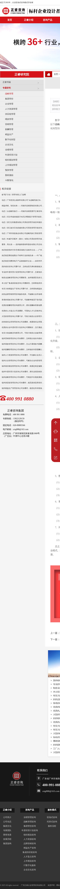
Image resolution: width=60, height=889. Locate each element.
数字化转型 (10, 139)
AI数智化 (9, 180)
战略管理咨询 (30, 822)
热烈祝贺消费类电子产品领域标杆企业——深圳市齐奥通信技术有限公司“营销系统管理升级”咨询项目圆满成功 (23, 261)
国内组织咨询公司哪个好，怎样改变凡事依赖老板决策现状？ (23, 267)
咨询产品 (47, 20)
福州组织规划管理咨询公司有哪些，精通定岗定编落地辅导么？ (23, 366)
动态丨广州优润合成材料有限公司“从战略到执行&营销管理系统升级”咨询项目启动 (23, 200)
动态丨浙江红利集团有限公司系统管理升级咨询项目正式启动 (23, 222)
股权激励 (9, 175)
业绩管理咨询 (30, 817)
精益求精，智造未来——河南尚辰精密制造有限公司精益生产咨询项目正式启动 (23, 206)
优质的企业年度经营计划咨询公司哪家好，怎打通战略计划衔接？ (23, 327)
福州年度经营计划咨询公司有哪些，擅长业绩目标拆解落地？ (23, 372)
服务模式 (52, 810)
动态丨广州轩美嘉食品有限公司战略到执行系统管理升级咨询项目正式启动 (23, 233)
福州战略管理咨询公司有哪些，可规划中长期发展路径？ (23, 377)
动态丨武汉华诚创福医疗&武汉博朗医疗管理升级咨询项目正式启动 (23, 217)
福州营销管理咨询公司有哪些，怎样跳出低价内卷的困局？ (23, 338)
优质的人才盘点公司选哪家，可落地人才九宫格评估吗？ (23, 311)
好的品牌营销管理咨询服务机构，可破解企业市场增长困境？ (23, 294)
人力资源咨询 (30, 839)
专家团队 (7, 830)
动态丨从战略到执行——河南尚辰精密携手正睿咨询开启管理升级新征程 (23, 211)
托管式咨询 (52, 822)
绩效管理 (9, 119)
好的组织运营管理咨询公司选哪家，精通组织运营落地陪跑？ (23, 322)
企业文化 (9, 145)
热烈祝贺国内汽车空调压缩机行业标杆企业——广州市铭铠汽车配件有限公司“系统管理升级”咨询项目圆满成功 (23, 250)
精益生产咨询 (30, 848)
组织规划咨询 (30, 835)
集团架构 (7, 843)
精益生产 (9, 134)
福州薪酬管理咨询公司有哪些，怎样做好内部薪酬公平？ (23, 349)
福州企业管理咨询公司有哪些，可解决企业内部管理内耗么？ (23, 361)
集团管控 (9, 99)
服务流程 (52, 826)
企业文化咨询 (30, 870)
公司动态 (7, 822)
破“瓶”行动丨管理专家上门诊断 (14, 195)
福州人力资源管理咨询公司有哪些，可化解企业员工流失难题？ (23, 355)
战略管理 (9, 94)
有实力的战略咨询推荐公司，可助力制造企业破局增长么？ (23, 333)
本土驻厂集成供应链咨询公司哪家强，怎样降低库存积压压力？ (23, 283)
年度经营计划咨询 (30, 830)
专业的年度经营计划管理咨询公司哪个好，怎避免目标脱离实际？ (23, 272)
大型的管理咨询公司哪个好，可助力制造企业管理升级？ (23, 316)
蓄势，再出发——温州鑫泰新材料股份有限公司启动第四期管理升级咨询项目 (23, 244)
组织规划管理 (11, 160)
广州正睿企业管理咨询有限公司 (33, 885)
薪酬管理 (9, 129)
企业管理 (9, 104)
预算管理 (9, 170)
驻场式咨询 (52, 817)
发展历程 (7, 839)
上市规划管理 (11, 165)
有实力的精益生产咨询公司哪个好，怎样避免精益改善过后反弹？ (23, 289)
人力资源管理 (11, 109)
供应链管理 (10, 114)
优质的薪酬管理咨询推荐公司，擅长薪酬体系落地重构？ (23, 305)
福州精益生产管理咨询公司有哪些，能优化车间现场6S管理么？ (23, 388)
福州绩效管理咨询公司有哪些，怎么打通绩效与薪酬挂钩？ (23, 344)
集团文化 (7, 826)
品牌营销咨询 (30, 843)
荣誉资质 (7, 835)
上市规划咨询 (30, 861)
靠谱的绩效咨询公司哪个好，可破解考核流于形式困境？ (23, 300)
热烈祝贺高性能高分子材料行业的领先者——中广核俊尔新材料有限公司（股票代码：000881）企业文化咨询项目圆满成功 (23, 255)
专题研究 (7, 88)
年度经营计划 (11, 155)
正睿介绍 (7, 810)
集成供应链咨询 (30, 852)
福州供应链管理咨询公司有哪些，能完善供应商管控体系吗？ (23, 383)
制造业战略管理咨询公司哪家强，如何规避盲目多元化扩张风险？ (23, 278)
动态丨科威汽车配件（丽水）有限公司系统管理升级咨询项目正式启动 (23, 239)
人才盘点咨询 (30, 857)
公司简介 (7, 817)
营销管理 (9, 124)
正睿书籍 (7, 82)
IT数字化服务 (30, 865)
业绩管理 (9, 150)
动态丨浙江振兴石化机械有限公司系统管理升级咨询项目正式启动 (23, 228)
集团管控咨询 (30, 826)
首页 (56, 74)
